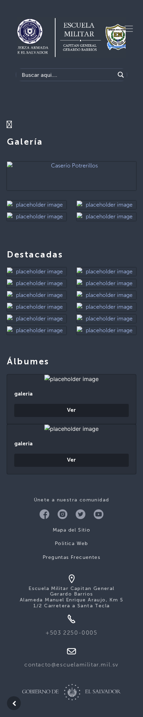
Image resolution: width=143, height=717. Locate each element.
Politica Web (71, 543)
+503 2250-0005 (71, 632)
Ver (71, 410)
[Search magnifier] (121, 75)
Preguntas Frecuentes (71, 557)
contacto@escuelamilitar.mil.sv (71, 664)
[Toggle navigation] (129, 29)
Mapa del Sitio (72, 530)
